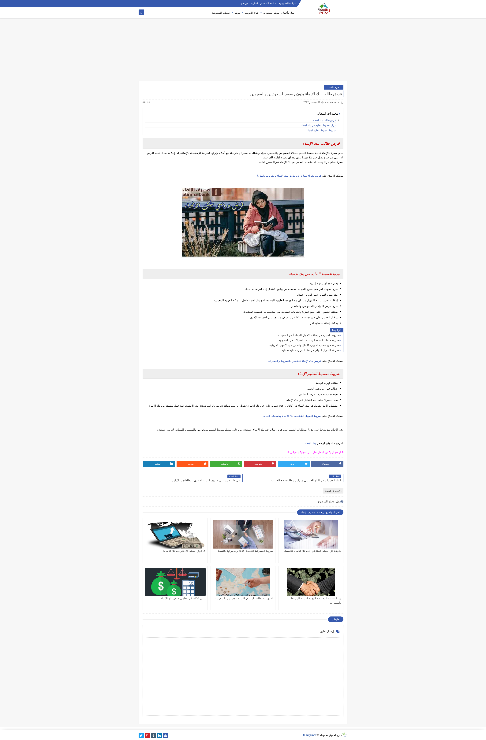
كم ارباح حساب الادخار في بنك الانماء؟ (184, 551)
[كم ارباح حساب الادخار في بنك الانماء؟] (175, 534)
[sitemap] (165, 735)
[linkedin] (159, 735)
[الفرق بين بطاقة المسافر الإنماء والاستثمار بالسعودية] (243, 582)
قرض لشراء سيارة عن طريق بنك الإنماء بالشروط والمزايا (289, 175)
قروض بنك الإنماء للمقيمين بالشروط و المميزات (294, 361)
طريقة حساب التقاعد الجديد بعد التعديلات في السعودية (309, 340)
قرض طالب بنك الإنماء (324, 120)
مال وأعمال (287, 12)
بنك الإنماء (310, 443)
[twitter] (141, 735)
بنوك (237, 12)
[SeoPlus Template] (344, 735)
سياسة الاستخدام (268, 3)
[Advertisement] (243, 51)
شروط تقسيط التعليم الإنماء (321, 130)
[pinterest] (147, 735)
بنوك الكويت (252, 12)
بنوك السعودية (271, 12)
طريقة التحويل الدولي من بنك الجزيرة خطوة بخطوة (310, 350)
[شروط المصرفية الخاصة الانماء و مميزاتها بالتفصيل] (243, 534)
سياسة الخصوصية (287, 3)
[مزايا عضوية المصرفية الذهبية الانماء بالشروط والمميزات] (310, 582)
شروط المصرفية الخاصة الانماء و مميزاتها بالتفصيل (245, 551)
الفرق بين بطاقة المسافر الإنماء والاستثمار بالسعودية (244, 598)
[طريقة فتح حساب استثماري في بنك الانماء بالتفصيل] (310, 534)
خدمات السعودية (221, 12)
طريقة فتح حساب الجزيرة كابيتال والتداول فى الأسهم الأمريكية (304, 345)
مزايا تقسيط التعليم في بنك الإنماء (318, 125)
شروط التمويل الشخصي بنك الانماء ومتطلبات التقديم (292, 416)
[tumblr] (153, 735)
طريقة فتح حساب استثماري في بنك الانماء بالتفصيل (312, 551)
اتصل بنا (254, 3)
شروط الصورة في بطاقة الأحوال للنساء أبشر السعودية (308, 335)
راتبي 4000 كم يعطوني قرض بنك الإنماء (183, 598)
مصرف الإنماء (334, 87)
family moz (309, 735)
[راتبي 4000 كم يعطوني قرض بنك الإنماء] (175, 582)
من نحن (244, 3)
